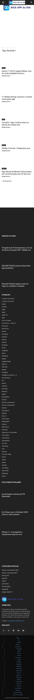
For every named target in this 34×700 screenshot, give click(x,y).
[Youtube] (23, 630)
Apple (3, 309)
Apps (3, 119)
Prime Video (5, 419)
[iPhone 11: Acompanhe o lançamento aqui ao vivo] (17, 525)
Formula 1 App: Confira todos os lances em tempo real (15, 123)
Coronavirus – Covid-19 (9, 323)
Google (4, 359)
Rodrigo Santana (6, 75)
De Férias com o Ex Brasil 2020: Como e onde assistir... (15, 513)
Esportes (4, 337)
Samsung (4, 430)
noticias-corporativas (8, 405)
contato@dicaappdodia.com (15, 621)
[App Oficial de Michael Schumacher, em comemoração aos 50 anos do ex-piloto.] (17, 161)
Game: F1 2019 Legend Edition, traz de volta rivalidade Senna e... (16, 72)
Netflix (3, 145)
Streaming (5, 446)
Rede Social (5, 427)
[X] (8, 630)
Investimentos (6, 378)
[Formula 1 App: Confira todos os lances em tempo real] (17, 112)
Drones (4, 331)
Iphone (4, 383)
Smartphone (5, 438)
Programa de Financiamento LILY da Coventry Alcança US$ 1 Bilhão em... (17, 249)
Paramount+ (5, 410)
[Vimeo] (13, 630)
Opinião (4, 408)
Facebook (4, 345)
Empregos (5, 334)
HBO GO (4, 364)
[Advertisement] (17, 28)
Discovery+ (5, 326)
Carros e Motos (6, 320)
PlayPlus (4, 413)
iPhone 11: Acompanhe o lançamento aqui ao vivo (12, 533)
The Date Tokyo (6, 454)
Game (3, 68)
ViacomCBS (5, 470)
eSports (4, 339)
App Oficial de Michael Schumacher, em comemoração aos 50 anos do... (17, 173)
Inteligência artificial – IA (9, 375)
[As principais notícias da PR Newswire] (17, 488)
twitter (4, 462)
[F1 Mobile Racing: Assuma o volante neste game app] (17, 86)
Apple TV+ (5, 315)
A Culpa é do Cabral (8, 301)
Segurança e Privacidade (9, 432)
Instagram (5, 372)
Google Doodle (6, 361)
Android (4, 307)
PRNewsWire (6, 421)
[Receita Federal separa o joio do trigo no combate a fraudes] (17, 278)
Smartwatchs (6, 440)
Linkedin (4, 386)
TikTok (4, 457)
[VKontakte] (18, 630)
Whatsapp (5, 473)
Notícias (4, 168)
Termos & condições (18, 694)
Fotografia (5, 350)
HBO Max (4, 367)
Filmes (4, 348)
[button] (3, 2)
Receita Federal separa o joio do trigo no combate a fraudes (15, 285)
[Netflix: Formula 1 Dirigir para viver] (17, 138)
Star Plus (4, 443)
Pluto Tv (4, 416)
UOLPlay (4, 465)
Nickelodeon (5, 397)
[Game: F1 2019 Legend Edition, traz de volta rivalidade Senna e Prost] (17, 61)
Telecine (4, 451)
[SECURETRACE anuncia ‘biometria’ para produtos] (17, 260)
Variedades (5, 468)
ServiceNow (5, 435)
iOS (3, 380)
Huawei (4, 369)
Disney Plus (5, 328)
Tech (3, 449)
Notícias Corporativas (8, 402)
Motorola (4, 391)
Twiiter (4, 460)
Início (3, 48)
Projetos (4, 424)
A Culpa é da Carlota (8, 298)
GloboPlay (5, 356)
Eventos (4, 342)
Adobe (4, 304)
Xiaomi (4, 476)
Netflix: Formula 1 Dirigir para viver (16, 148)
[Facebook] (3, 630)
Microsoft (5, 389)
